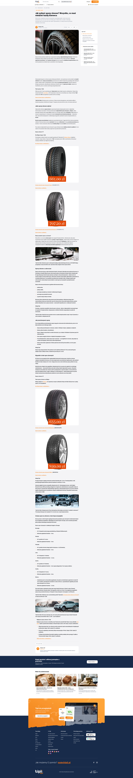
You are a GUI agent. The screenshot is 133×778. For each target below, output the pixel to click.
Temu (36, 737)
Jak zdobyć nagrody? (51, 733)
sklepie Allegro (67, 137)
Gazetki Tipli (50, 744)
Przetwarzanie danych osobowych (66, 735)
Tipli (36, 7)
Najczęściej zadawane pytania (53, 735)
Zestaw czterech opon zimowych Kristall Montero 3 (46, 229)
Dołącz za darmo (91, 661)
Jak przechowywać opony (87, 37)
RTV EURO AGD (37, 742)
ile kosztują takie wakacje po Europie (70, 594)
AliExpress (37, 735)
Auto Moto (45, 92)
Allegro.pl (45, 381)
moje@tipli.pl (64, 762)
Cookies (62, 737)
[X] (71, 27)
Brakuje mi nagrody (76, 733)
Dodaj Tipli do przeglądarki (43, 715)
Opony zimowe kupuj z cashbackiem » (43, 97)
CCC (36, 750)
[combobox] (50, 2)
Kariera (62, 739)
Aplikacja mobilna (51, 739)
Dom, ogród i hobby (46, 7)
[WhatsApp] (74, 27)
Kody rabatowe (50, 742)
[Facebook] (69, 27)
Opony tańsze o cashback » (41, 188)
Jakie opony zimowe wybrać (87, 33)
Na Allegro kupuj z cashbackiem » (42, 143)
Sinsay (36, 739)
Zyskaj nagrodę (69, 717)
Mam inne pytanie (76, 739)
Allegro (36, 733)
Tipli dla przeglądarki (51, 737)
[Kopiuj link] (77, 27)
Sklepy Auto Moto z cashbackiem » (44, 638)
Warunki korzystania (64, 733)
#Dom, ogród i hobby (39, 643)
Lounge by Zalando (38, 744)
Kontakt (74, 742)
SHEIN (36, 748)
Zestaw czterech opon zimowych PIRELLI (43, 472)
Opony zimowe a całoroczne (87, 35)
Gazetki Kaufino (50, 746)
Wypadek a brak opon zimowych (88, 38)
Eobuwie (36, 746)
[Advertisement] (43, 70)
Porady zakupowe (40, 7)
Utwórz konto (95, 1)
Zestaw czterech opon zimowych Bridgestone (44, 427)
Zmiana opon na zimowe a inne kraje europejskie (89, 41)
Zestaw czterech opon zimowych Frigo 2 (43, 185)
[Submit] (59, 2)
